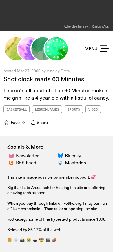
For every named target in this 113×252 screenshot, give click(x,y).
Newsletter (27, 155)
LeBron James (47, 109)
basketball (16, 109)
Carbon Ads (100, 26)
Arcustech (40, 187)
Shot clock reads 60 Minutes (43, 78)
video (93, 109)
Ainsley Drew (58, 71)
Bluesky (73, 155)
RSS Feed (26, 162)
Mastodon (75, 162)
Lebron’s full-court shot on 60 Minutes (46, 90)
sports (74, 109)
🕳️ (35, 239)
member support (74, 177)
